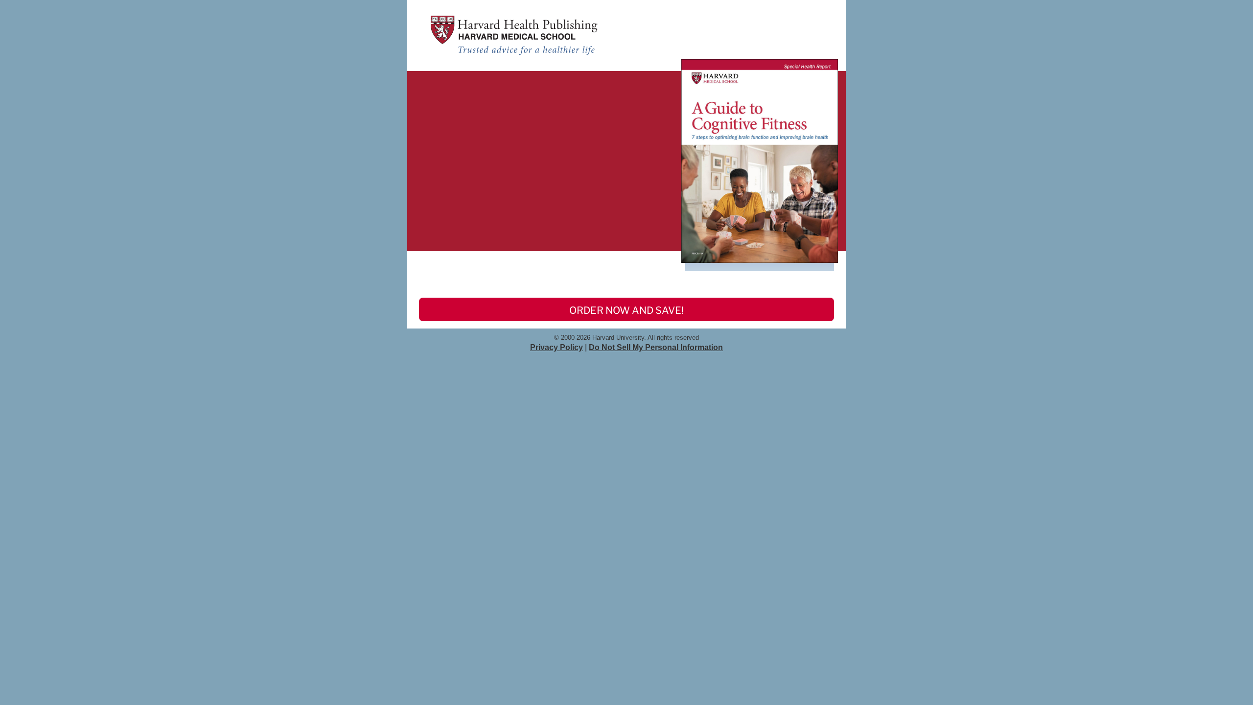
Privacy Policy (556, 347)
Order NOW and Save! (626, 310)
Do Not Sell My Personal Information (656, 347)
